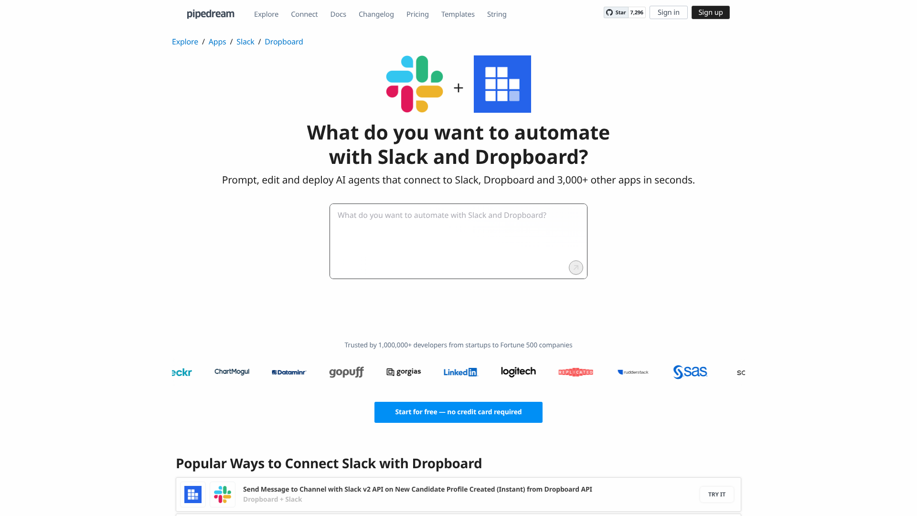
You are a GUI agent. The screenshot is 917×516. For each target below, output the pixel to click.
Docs (338, 14)
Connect (304, 14)
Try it (716, 494)
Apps (217, 41)
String (497, 14)
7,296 (636, 12)
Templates (458, 14)
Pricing (417, 14)
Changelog (376, 14)
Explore (266, 14)
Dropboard (284, 41)
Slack (245, 41)
